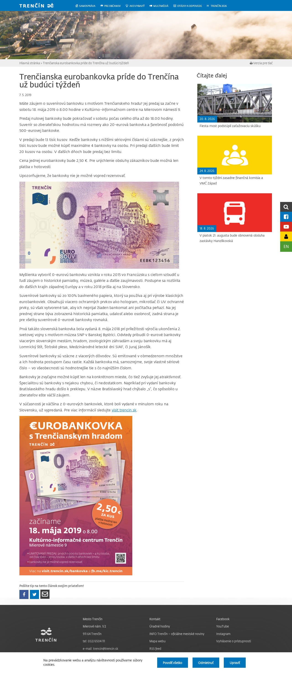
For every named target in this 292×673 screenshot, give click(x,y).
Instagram (223, 634)
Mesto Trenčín (92, 619)
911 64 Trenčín (92, 634)
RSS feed (155, 648)
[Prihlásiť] (286, 236)
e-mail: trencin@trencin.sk (100, 648)
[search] (286, 207)
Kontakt (154, 619)
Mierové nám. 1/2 (94, 626)
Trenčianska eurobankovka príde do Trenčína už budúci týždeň (86, 63)
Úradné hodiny (159, 626)
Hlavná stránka (29, 63)
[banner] (39, 6)
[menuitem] (87, 6)
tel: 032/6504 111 (94, 641)
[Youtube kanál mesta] (286, 227)
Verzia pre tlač (263, 63)
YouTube (222, 626)
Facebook (222, 619)
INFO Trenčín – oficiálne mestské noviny (176, 634)
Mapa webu (157, 641)
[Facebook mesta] (286, 217)
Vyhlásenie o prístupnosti (233, 641)
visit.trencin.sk (124, 410)
